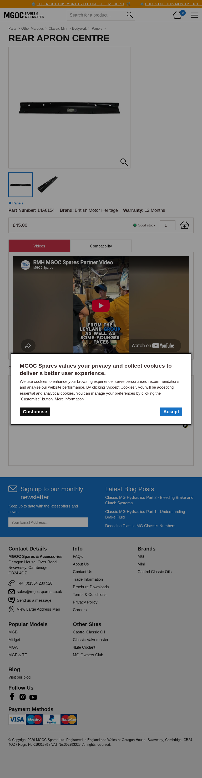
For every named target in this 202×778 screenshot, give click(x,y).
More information (69, 399)
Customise (35, 411)
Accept (171, 411)
